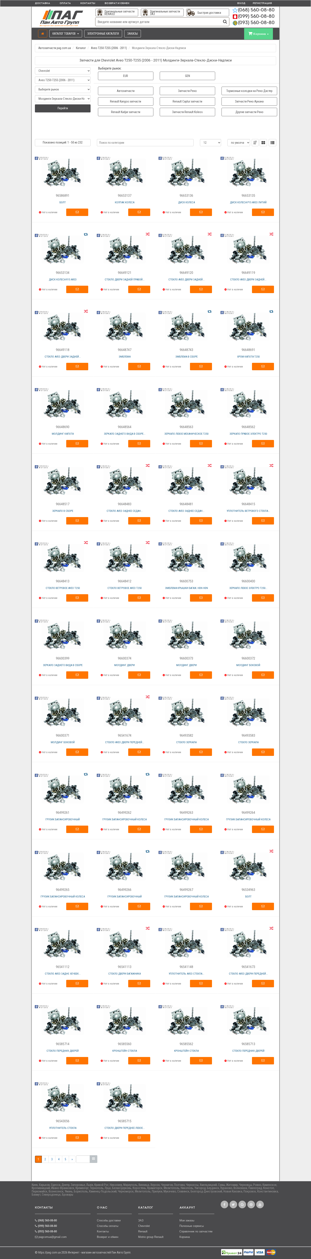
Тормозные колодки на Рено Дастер (249, 91)
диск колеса (186, 202)
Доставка (42, 3)
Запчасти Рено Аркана (249, 101)
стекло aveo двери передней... (124, 742)
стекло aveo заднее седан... (125, 510)
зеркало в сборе (62, 510)
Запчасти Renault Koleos (187, 112)
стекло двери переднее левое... (125, 1127)
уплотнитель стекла (62, 1127)
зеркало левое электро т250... (248, 588)
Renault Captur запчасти (187, 101)
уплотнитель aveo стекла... (186, 973)
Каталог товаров (64, 33)
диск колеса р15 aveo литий (248, 202)
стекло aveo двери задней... (186, 279)
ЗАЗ (140, 1220)
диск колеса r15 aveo (63, 279)
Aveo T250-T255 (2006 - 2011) (109, 48)
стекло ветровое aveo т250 (63, 588)
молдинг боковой (248, 665)
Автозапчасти (126, 91)
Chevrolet (144, 1226)
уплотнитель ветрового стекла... (248, 510)
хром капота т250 (248, 356)
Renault (142, 1231)
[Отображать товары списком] (272, 142)
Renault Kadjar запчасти (125, 112)
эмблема (125, 356)
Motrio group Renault (151, 1237)
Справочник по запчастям (195, 1231)
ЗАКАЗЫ (132, 33)
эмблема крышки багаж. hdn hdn (186, 588)
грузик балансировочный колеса (124, 819)
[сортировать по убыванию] (255, 142)
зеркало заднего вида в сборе (63, 665)
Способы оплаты (107, 1226)
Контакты (87, 3)
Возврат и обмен (117, 3)
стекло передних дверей (63, 1050)
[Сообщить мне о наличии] (77, 212)
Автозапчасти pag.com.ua (54, 48)
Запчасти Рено (187, 91)
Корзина (184, 1237)
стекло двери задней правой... (124, 279)
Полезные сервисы (191, 1226)
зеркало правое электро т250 (248, 433)
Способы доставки (109, 1220)
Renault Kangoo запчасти (125, 101)
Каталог (81, 48)
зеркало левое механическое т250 (186, 433)
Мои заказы (186, 1220)
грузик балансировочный (62, 819)
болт (62, 202)
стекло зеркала (186, 742)
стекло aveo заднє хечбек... (63, 973)
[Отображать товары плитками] (263, 142)
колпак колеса (124, 202)
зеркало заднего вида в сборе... (124, 433)
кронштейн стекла (124, 1050)
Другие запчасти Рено (249, 112)
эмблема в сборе (186, 356)
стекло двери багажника (124, 973)
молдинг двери (124, 665)
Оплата (65, 3)
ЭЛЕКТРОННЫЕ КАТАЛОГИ (103, 33)
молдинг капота (63, 433)
